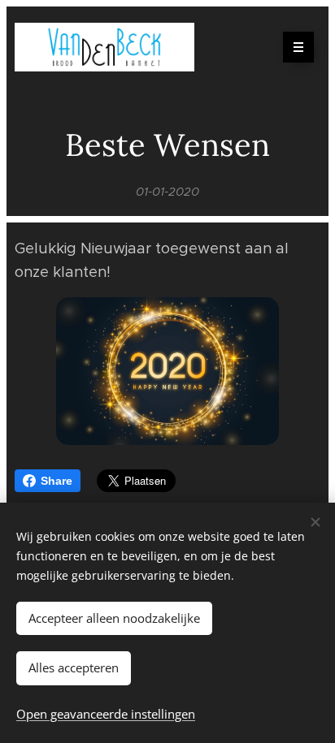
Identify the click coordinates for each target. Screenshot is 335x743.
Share (56, 480)
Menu (298, 47)
